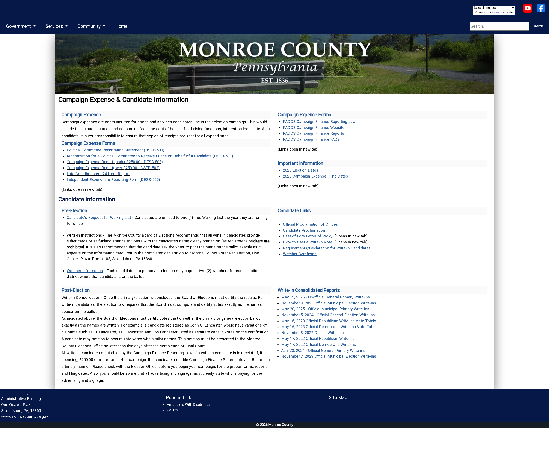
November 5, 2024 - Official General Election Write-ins (328, 315)
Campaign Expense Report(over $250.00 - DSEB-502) (113, 168)
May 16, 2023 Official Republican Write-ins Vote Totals (328, 321)
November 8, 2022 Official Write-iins (312, 332)
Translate (506, 12)
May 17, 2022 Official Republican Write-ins (318, 338)
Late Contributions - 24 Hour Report (98, 174)
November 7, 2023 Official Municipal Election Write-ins (328, 356)
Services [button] (54, 26)
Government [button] (19, 26)
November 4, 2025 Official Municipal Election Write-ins (328, 303)
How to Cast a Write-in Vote (307, 242)
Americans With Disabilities (188, 404)
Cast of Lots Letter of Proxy (307, 236)
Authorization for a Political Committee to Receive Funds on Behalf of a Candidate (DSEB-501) (150, 156)
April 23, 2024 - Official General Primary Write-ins (323, 350)
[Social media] (541, 8)
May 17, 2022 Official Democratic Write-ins (318, 344)
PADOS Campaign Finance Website (313, 127)
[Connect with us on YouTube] (528, 8)
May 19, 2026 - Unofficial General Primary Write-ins (325, 297)
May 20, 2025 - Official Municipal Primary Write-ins (325, 309)
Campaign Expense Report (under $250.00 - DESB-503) (115, 162)
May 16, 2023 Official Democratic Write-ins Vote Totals (329, 326)
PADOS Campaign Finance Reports (313, 133)
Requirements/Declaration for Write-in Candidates (327, 248)
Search (538, 26)
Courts (172, 409)
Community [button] (89, 26)
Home (121, 26)
